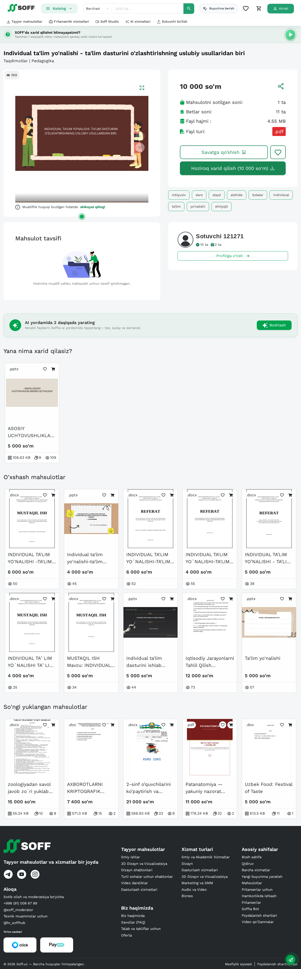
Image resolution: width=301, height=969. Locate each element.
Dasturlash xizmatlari (139, 889)
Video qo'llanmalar (258, 922)
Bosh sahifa (251, 857)
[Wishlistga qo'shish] (278, 152)
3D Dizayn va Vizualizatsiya (144, 864)
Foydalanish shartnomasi (277, 964)
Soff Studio (109, 21)
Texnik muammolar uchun (26, 916)
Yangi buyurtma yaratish (262, 877)
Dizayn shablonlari (136, 870)
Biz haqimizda (133, 916)
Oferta (126, 935)
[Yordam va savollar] (290, 959)
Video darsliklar (134, 883)
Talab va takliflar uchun (141, 929)
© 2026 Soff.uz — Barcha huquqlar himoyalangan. (44, 964)
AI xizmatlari (140, 21)
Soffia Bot (250, 909)
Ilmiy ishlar (130, 857)
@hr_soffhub (14, 923)
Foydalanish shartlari (259, 915)
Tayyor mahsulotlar (27, 21)
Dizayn (187, 864)
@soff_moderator (18, 910)
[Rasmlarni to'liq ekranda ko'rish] (142, 88)
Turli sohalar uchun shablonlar (147, 877)
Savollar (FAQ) (133, 922)
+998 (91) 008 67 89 (20, 903)
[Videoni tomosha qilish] (290, 34)
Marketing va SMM (197, 883)
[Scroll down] (140, 147)
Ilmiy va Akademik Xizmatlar (206, 857)
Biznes (187, 896)
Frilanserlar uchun (257, 889)
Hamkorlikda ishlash (259, 896)
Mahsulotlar (252, 883)
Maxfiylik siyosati (238, 964)
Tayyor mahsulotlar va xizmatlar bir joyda (51, 862)
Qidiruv (248, 864)
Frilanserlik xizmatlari (71, 21)
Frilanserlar (251, 902)
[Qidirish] (188, 8)
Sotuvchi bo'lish (174, 21)
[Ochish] (82, 216)
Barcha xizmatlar (256, 870)
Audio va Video (194, 889)
